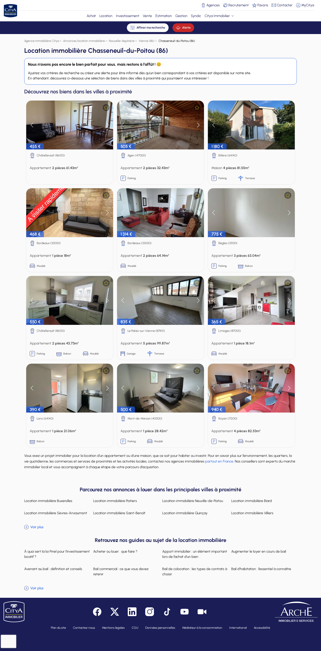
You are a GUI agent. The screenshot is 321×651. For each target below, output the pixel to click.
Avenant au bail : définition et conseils (53, 569)
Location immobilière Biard (251, 501)
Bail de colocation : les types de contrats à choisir (194, 571)
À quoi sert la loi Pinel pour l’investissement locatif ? (57, 554)
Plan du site (58, 628)
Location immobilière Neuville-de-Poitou (192, 501)
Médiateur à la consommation (202, 628)
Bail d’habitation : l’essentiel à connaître (261, 569)
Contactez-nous (84, 628)
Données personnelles (160, 628)
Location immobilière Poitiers (115, 501)
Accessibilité (262, 628)
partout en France (219, 461)
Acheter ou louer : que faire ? (115, 551)
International (238, 628)
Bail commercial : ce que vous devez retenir (120, 571)
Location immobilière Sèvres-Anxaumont (55, 513)
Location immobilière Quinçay (184, 513)
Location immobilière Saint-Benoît (119, 513)
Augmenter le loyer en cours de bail (258, 551)
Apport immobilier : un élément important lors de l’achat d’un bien (194, 554)
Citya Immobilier (217, 16)
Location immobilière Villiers (252, 513)
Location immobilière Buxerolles (48, 501)
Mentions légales (113, 628)
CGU (135, 628)
